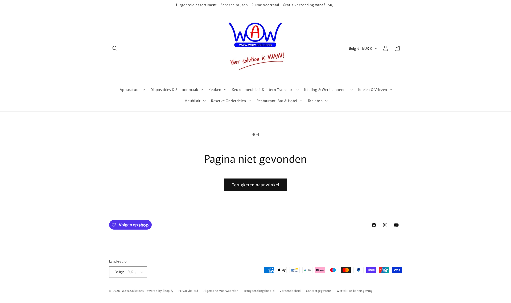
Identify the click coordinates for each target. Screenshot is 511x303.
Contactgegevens (319, 290)
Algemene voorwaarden (221, 290)
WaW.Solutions (133, 291)
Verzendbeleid (290, 290)
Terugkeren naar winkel (255, 184)
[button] (115, 48)
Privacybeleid (188, 290)
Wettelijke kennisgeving (355, 290)
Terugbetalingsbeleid (259, 290)
